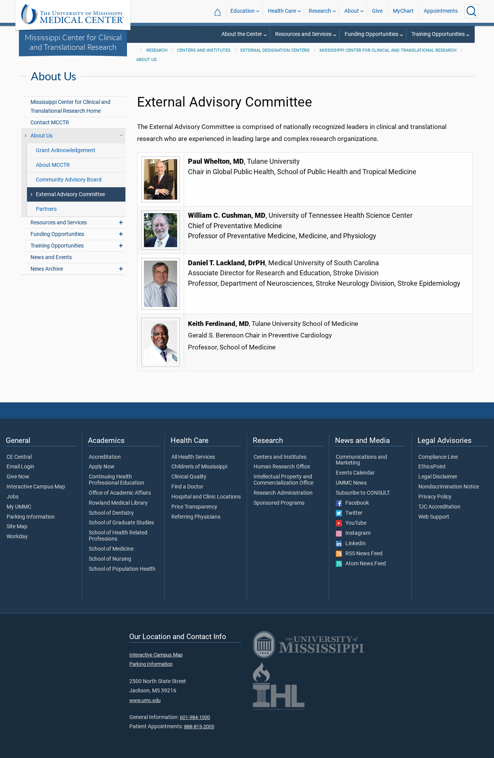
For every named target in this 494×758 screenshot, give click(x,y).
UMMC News (351, 483)
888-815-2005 (199, 726)
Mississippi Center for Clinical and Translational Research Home (70, 106)
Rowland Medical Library (118, 503)
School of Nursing (110, 559)
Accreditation (105, 457)
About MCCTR (53, 165)
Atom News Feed (364, 564)
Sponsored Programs (279, 503)
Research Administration (283, 493)
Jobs (13, 497)
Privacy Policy (435, 497)
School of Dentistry (111, 513)
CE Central (19, 457)
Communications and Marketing (361, 460)
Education (242, 11)
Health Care (282, 11)
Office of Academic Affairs (120, 493)
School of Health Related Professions (118, 536)
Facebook (355, 503)
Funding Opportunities (371, 34)
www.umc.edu (145, 700)
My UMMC (19, 507)
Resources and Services (303, 34)
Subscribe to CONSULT (363, 493)
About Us (146, 59)
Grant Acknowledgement (65, 150)
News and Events (51, 257)
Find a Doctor (187, 487)
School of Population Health (122, 569)
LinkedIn (354, 544)
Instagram (356, 533)
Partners (46, 209)
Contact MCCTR (49, 122)
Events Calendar (355, 473)
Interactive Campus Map (36, 487)
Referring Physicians (195, 517)
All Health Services (193, 457)
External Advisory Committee (70, 194)
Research (320, 11)
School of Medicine (111, 549)
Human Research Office (282, 467)
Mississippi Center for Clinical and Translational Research (73, 42)
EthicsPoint (432, 467)
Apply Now (102, 467)
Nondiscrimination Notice (448, 487)
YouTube (354, 523)
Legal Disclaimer (437, 477)
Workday (17, 537)
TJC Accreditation (439, 507)
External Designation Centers (275, 50)
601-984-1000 (195, 717)
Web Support (433, 517)
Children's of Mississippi (199, 467)
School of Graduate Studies (121, 523)
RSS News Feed (362, 554)
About (351, 11)
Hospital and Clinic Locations (206, 497)
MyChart (403, 11)
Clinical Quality (188, 477)
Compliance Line (438, 457)
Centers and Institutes (203, 50)
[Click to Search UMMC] (472, 11)
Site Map (17, 527)
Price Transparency (194, 507)
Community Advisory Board (69, 179)
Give (377, 11)
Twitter (352, 513)
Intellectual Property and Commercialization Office (283, 480)
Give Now (18, 477)
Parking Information (31, 517)
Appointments (441, 11)
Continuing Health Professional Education (116, 480)
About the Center (242, 34)
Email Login (20, 467)
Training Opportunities (438, 34)
